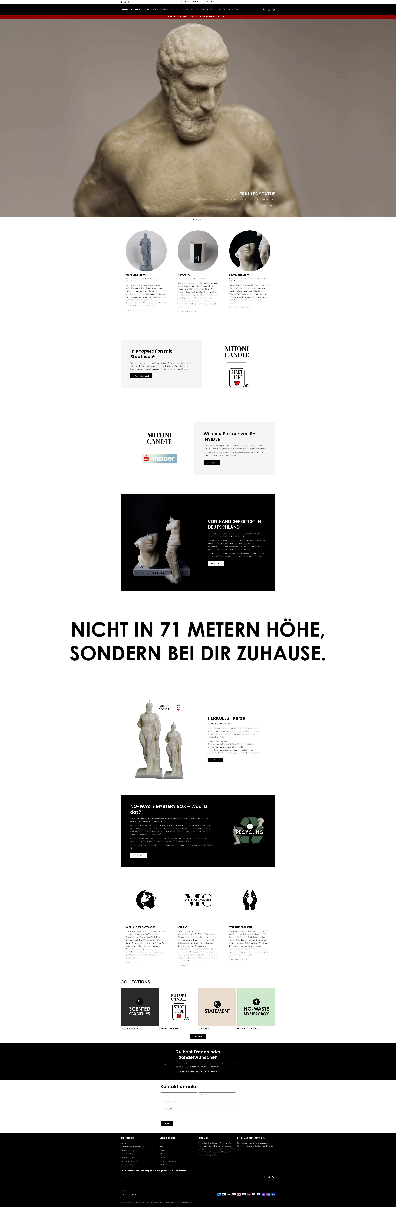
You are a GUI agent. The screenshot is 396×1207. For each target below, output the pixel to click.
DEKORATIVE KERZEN (134, 310)
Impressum (124, 1143)
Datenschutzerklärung (128, 1157)
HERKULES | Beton (264, 205)
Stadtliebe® (237, 731)
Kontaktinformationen (186, 1202)
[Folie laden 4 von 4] (200, 219)
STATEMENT (204, 1029)
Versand (167, 1202)
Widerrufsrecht (140, 1202)
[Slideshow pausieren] (210, 219)
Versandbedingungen (128, 1150)
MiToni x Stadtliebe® (141, 376)
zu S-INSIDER (212, 463)
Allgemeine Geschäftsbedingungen (132, 1146)
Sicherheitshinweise (127, 1165)
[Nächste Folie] (205, 219)
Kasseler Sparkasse (251, 453)
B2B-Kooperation (165, 1165)
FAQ (161, 1154)
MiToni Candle (129, 1202)
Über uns (163, 1150)
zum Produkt (215, 760)
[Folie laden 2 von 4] (193, 219)
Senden (167, 1123)
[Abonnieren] (155, 1176)
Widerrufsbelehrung (127, 1154)
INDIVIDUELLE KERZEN (238, 307)
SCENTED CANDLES (186, 311)
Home (162, 1143)
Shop (161, 1146)
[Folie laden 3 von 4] (197, 219)
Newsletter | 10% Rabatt (168, 1161)
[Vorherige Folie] (185, 219)
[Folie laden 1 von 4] (190, 219)
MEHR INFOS (131, 962)
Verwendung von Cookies (129, 1161)
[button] (167, 9)
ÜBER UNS (182, 965)
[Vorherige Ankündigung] (168, 2)
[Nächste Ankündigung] (228, 2)
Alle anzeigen (216, 563)
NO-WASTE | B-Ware (248, 1029)
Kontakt (162, 1157)
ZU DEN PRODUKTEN (238, 959)
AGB (161, 1202)
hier (168, 369)
